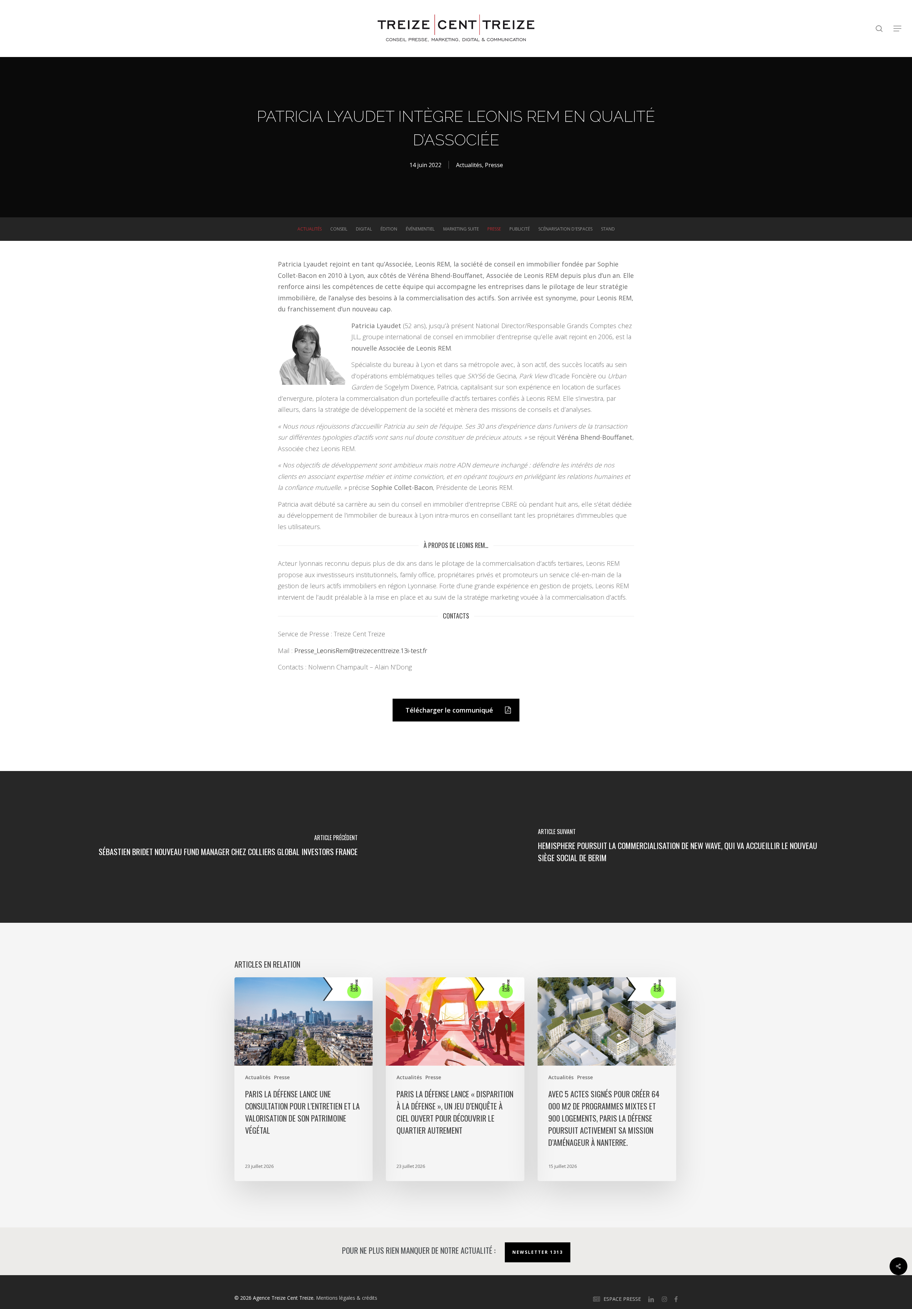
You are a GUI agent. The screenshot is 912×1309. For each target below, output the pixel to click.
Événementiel (420, 229)
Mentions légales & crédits (346, 1297)
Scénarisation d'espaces (565, 229)
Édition (388, 229)
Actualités (469, 165)
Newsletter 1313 (537, 1252)
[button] (897, 28)
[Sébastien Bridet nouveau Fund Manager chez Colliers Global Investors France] (228, 847)
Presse (494, 165)
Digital (364, 229)
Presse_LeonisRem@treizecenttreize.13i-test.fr (360, 650)
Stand (608, 229)
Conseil (338, 229)
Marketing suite (461, 229)
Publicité (519, 229)
